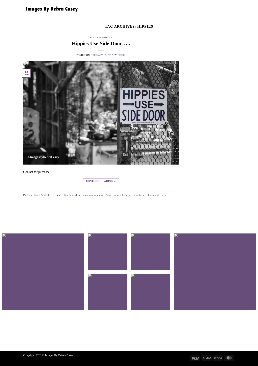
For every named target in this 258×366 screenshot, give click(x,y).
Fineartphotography (92, 195)
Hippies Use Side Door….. (101, 43)
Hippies (116, 195)
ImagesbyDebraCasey (134, 195)
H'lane (107, 195)
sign (164, 195)
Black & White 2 (101, 37)
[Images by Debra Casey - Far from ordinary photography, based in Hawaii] (51, 9)
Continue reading (101, 181)
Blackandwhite (72, 195)
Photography (154, 195)
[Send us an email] (129, 331)
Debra (122, 55)
